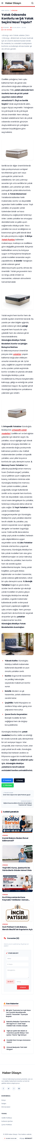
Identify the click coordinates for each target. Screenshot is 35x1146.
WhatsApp (8, 785)
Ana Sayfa (5, 10)
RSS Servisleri (5, 1107)
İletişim (3, 1104)
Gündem (14, 10)
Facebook (8, 780)
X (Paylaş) (19, 780)
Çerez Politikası (6, 1125)
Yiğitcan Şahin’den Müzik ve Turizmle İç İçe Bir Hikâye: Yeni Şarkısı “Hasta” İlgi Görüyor (18, 1033)
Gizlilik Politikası (6, 1118)
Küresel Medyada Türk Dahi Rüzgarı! (17, 1048)
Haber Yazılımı (11, 1138)
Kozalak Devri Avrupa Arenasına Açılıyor (18, 1041)
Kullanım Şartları (7, 1121)
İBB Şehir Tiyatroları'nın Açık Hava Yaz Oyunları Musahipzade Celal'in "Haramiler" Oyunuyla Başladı (18, 1013)
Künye (3, 1100)
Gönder (23, 987)
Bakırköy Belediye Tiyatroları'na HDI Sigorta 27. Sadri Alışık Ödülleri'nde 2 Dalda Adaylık (18, 1024)
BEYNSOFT (28, 1138)
